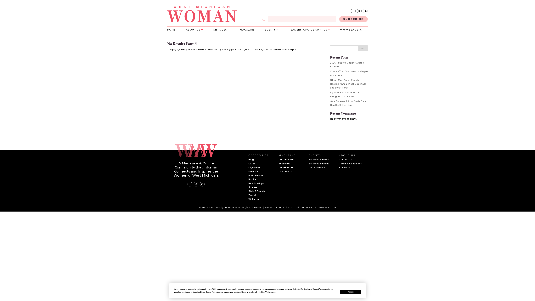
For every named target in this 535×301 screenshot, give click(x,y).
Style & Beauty (256, 191)
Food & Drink (255, 176)
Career (252, 164)
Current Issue (286, 160)
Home (171, 30)
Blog (251, 160)
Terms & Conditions (350, 164)
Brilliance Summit (319, 164)
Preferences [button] (271, 292)
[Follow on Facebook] (353, 11)
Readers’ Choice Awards (308, 30)
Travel (252, 195)
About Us (193, 30)
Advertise (344, 168)
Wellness (253, 199)
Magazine (247, 30)
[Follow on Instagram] (359, 11)
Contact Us (345, 160)
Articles (220, 30)
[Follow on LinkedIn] (365, 11)
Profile (252, 180)
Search (362, 48)
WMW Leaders (351, 30)
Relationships (256, 184)
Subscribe (284, 164)
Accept (351, 292)
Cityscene (254, 168)
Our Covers (285, 172)
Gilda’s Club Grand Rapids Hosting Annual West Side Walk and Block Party (348, 84)
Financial (253, 172)
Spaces (252, 187)
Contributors (286, 168)
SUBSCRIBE (353, 19)
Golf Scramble (317, 168)
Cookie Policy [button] (211, 292)
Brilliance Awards (319, 160)
